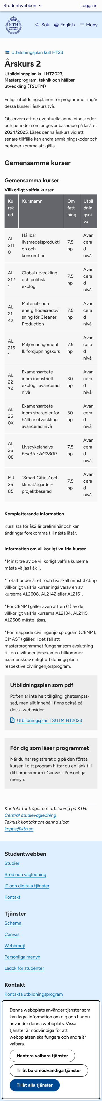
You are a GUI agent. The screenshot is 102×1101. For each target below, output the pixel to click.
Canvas (12, 934)
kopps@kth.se (19, 828)
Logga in (88, 5)
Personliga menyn (22, 957)
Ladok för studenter (24, 968)
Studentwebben (19, 5)
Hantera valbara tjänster (42, 1055)
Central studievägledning (30, 815)
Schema (13, 923)
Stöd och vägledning (25, 874)
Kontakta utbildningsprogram (34, 994)
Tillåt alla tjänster (35, 1085)
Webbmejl (15, 945)
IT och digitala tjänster (27, 885)
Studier (12, 863)
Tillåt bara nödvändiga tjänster (49, 1070)
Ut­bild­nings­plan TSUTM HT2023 (49, 720)
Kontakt (12, 897)
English (67, 24)
